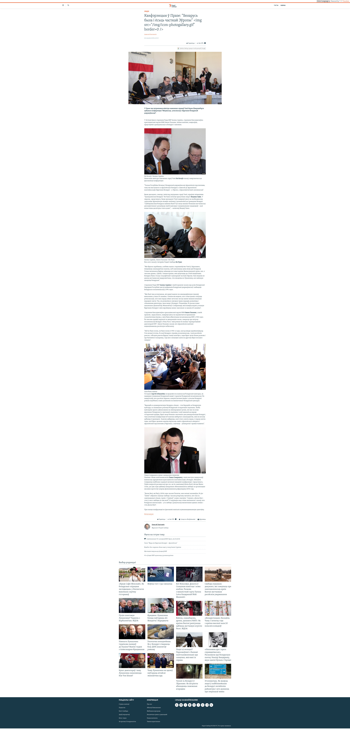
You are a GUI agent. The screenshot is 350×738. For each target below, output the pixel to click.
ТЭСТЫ (276, 5)
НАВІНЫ (283, 5)
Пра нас (149, 704)
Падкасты (122, 707)
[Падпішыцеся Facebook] (181, 705)
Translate (346, 1)
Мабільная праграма (153, 711)
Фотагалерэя (148, 514)
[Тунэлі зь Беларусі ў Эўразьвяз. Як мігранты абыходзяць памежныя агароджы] (189, 671)
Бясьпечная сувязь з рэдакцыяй (157, 714)
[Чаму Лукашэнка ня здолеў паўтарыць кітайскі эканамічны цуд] (160, 660)
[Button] (190, 43)
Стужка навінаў (124, 704)
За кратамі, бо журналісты (127, 721)
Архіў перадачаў (124, 714)
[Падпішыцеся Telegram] (207, 705)
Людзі (146, 11)
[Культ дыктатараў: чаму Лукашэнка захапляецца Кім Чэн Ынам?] (132, 660)
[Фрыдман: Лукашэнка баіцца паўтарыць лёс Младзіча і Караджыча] (160, 605)
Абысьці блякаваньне (154, 707)
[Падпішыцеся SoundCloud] (198, 705)
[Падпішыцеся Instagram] (202, 705)
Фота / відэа (123, 718)
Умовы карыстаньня (153, 721)
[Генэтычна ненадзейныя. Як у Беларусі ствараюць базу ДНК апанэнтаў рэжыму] (160, 631)
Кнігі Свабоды (123, 711)
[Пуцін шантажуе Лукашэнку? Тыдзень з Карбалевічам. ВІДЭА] (132, 605)
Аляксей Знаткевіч (150, 34)
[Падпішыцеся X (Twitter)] (185, 705)
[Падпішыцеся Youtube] (189, 705)
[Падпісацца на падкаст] (194, 705)
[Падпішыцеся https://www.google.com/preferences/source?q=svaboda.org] (176, 705)
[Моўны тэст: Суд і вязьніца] (160, 574)
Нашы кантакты (152, 718)
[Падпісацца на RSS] (211, 705)
